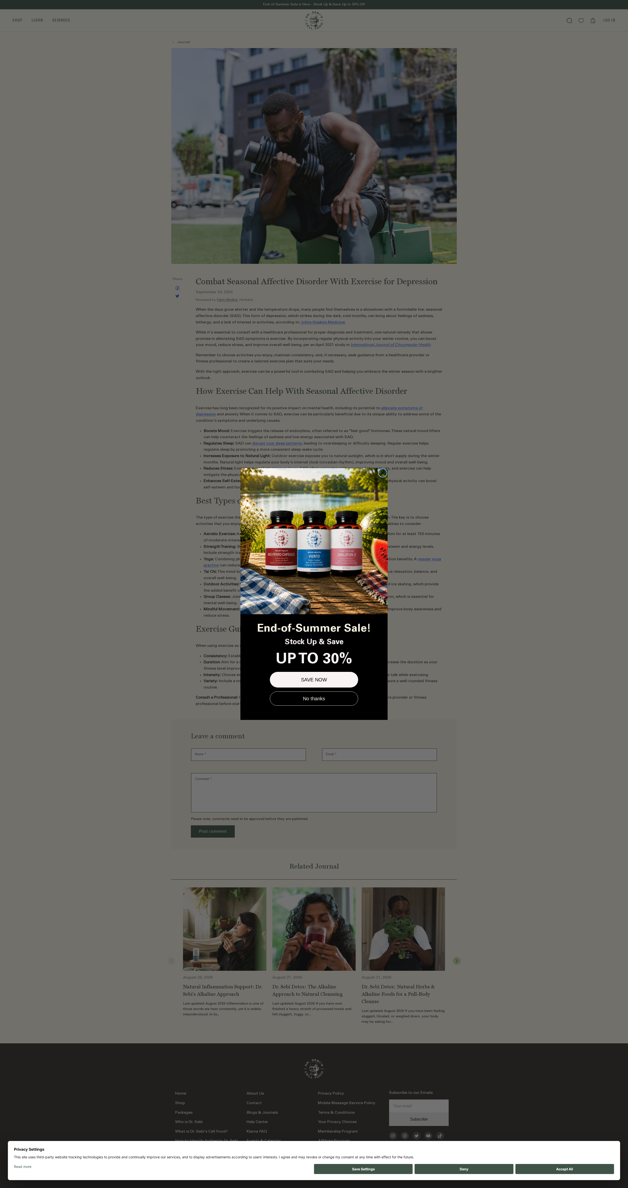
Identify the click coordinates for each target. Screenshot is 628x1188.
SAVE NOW (314, 679)
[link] (314, 541)
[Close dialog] (383, 473)
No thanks (314, 698)
